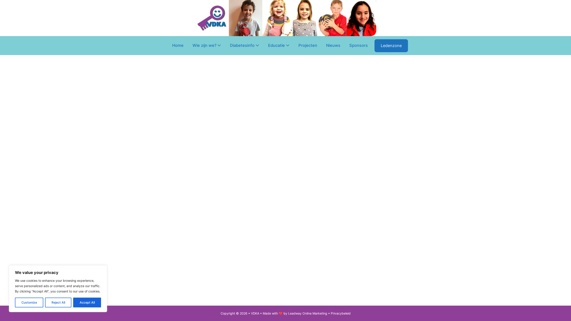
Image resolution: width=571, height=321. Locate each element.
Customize (29, 302)
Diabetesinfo (242, 45)
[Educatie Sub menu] (288, 46)
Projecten (307, 45)
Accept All (87, 302)
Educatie (276, 45)
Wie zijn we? (204, 45)
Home (178, 45)
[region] (58, 288)
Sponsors (358, 45)
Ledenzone (391, 45)
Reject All (58, 302)
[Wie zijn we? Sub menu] (219, 46)
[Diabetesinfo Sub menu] (257, 46)
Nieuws (333, 45)
